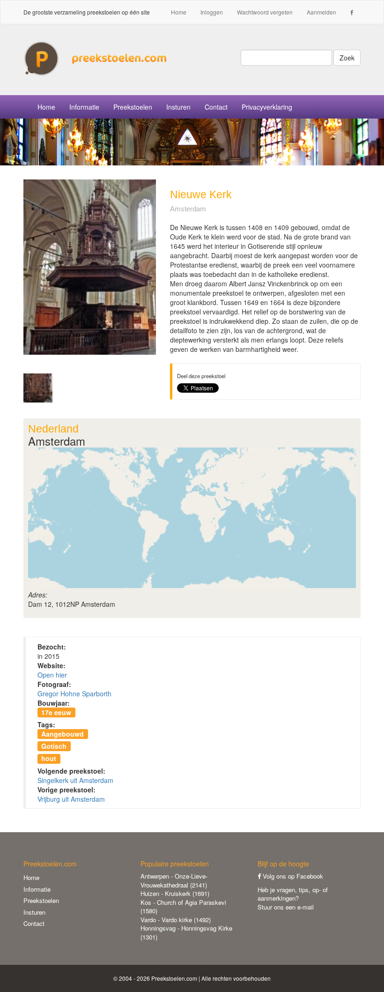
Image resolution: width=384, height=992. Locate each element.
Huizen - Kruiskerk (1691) (174, 893)
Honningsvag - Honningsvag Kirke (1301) (186, 932)
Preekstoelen (132, 107)
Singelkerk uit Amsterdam (75, 780)
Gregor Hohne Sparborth (74, 693)
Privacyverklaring (267, 107)
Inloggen (211, 12)
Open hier (52, 674)
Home (178, 12)
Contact (216, 107)
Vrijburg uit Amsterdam (71, 799)
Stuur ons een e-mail (286, 906)
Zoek (347, 57)
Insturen (178, 107)
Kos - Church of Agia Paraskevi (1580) (183, 907)
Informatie (37, 889)
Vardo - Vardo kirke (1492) (175, 919)
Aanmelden (321, 12)
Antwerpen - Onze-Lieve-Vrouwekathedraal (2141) (173, 880)
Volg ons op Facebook (292, 876)
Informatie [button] (84, 107)
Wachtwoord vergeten (265, 12)
